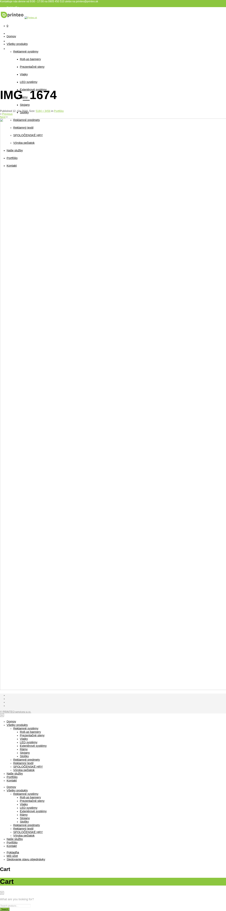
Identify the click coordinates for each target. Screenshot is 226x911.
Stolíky (24, 756)
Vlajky (24, 74)
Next (2, 117)
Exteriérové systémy (33, 745)
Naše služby (15, 773)
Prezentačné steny (32, 66)
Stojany (25, 104)
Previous (7, 114)
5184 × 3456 (43, 111)
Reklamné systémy (25, 51)
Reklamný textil (23, 763)
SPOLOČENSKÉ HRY (28, 766)
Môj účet (12, 856)
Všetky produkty (17, 44)
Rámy (24, 749)
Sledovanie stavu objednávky (26, 859)
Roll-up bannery (30, 59)
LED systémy (28, 82)
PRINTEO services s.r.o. (17, 711)
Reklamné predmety (26, 759)
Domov (11, 36)
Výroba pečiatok (24, 770)
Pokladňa (13, 7)
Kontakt (12, 780)
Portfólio (59, 111)
